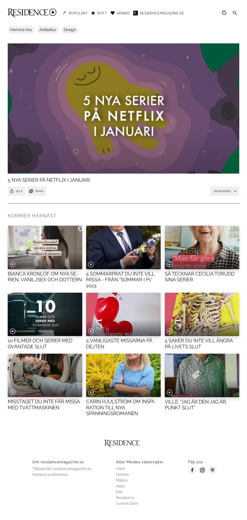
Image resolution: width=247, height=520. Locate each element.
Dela (19, 191)
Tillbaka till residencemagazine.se (61, 468)
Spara (39, 191)
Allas (120, 486)
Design (70, 29)
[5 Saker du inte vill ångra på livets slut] (202, 314)
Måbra (122, 480)
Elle (119, 492)
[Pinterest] (212, 473)
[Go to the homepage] (32, 13)
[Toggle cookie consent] (225, 13)
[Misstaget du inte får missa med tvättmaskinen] (45, 375)
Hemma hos (21, 29)
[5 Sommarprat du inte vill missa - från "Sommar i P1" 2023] (123, 247)
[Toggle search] (235, 13)
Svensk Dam (127, 503)
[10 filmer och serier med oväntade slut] (45, 314)
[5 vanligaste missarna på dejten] (123, 314)
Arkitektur (47, 29)
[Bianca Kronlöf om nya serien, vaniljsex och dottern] (45, 247)
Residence (125, 497)
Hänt (120, 468)
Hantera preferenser (50, 474)
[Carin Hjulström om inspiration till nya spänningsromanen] (123, 375)
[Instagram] (202, 473)
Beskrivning (222, 191)
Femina (122, 474)
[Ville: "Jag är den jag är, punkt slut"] (202, 375)
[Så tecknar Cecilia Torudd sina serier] (202, 247)
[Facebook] (192, 473)
